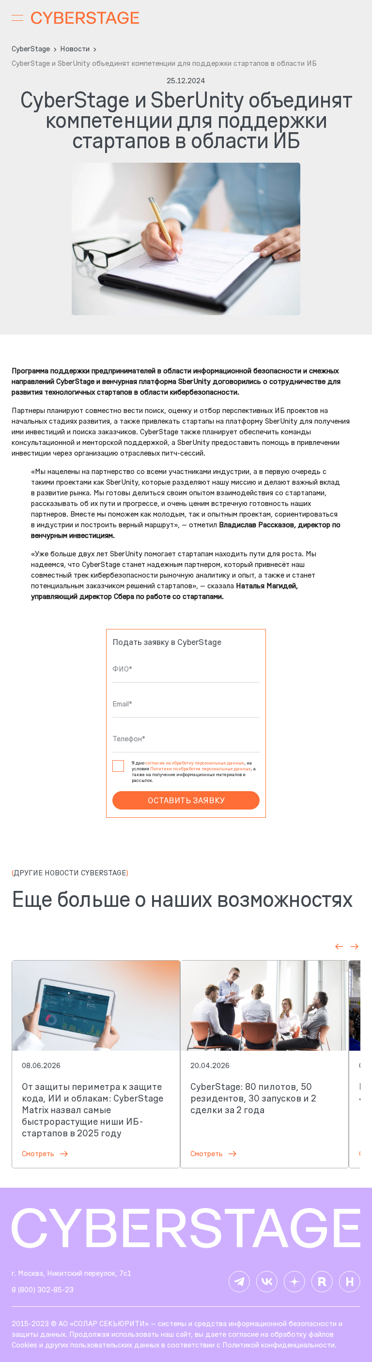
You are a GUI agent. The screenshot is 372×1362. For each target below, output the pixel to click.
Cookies (24, 1344)
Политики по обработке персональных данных (200, 769)
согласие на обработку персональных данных (194, 763)
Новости (75, 48)
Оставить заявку (186, 800)
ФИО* (122, 669)
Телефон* (128, 739)
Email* (122, 704)
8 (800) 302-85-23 (43, 1289)
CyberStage (31, 48)
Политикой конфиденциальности (278, 1344)
